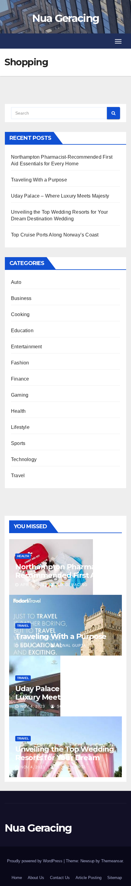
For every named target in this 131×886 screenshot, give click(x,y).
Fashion (20, 362)
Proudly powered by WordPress (35, 861)
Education (22, 330)
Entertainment (26, 346)
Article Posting (88, 877)
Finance (20, 378)
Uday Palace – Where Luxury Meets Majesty (60, 195)
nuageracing (71, 585)
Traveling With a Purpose (39, 179)
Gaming (19, 395)
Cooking (20, 314)
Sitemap (114, 877)
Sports (18, 443)
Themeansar (112, 861)
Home (17, 877)
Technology (24, 459)
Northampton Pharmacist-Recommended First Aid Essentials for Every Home (62, 575)
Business (21, 298)
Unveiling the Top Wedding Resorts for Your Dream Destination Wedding (64, 758)
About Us (36, 877)
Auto (16, 282)
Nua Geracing (65, 18)
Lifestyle (20, 427)
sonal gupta (71, 645)
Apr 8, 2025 (32, 585)
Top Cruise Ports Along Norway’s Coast (54, 234)
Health (18, 411)
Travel (18, 475)
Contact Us (60, 877)
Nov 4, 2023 (32, 645)
